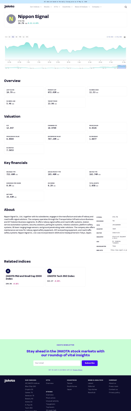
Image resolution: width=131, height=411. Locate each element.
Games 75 (29, 393)
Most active (50, 398)
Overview (49, 395)
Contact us (113, 389)
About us (112, 383)
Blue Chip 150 (30, 386)
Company (95, 7)
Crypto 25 (29, 389)
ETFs (56, 7)
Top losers (50, 407)
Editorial (91, 386)
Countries (66, 7)
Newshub (91, 393)
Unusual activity (52, 401)
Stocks (47, 7)
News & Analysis (81, 7)
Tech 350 (29, 408)
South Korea (72, 386)
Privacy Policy (77, 370)
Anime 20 (28, 402)
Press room (113, 386)
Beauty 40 (29, 399)
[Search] (126, 7)
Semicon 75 (29, 396)
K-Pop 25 (28, 405)
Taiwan (69, 383)
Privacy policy (114, 393)
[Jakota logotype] (9, 8)
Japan (69, 389)
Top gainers (50, 404)
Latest (90, 383)
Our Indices (34, 7)
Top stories (92, 389)
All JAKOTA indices (32, 383)
